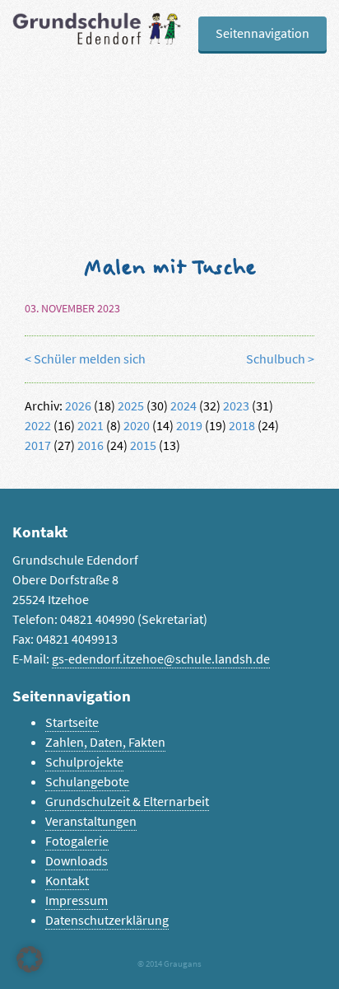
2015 (143, 445)
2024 (183, 406)
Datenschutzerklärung (107, 920)
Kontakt (67, 880)
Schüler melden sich (90, 359)
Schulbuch (275, 359)
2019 (189, 425)
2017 (38, 445)
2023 (236, 406)
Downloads (76, 860)
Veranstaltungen (91, 821)
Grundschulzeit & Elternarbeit (127, 801)
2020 (136, 425)
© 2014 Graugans (169, 964)
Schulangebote (87, 781)
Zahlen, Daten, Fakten (105, 742)
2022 (38, 425)
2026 (78, 406)
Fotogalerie (77, 841)
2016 (90, 445)
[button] (29, 959)
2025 (131, 406)
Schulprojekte (84, 762)
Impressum (76, 900)
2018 (242, 425)
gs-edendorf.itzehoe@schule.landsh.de (161, 659)
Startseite (72, 722)
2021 (90, 425)
